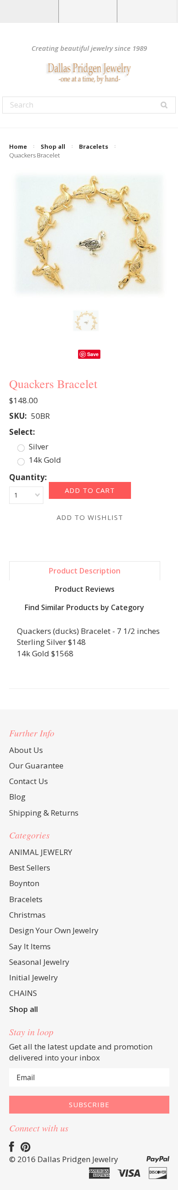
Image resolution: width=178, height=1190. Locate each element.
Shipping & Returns (44, 812)
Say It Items (30, 946)
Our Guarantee (36, 765)
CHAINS (23, 993)
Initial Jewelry (33, 977)
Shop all (53, 146)
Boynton (24, 883)
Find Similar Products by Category (84, 607)
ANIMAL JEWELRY (40, 852)
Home (18, 146)
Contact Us (28, 781)
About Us (26, 750)
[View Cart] (146, 11)
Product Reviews (85, 589)
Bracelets (93, 146)
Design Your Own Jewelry (54, 930)
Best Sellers (29, 867)
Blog (17, 796)
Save (93, 354)
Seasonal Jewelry (39, 962)
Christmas (27, 914)
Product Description (84, 571)
